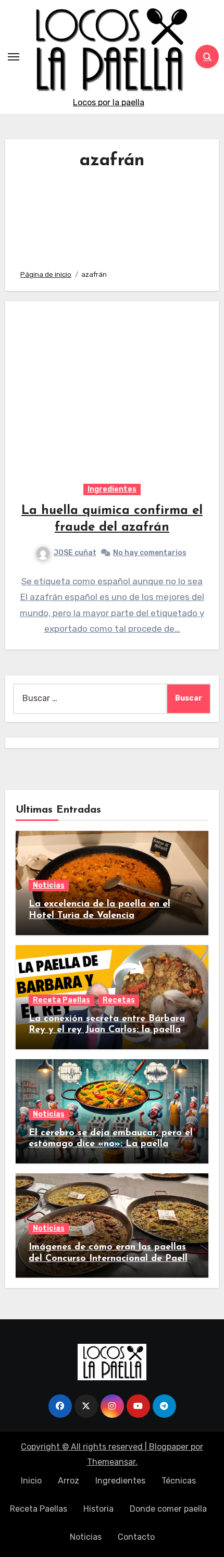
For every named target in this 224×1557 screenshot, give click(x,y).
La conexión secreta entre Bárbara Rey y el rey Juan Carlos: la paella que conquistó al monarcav (107, 1030)
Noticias (49, 885)
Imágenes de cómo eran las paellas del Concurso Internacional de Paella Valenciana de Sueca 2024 (111, 1258)
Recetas (119, 1000)
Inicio (31, 1481)
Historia (98, 1509)
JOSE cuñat (75, 552)
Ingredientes (112, 489)
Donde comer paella (168, 1509)
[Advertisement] (112, 217)
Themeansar (111, 1462)
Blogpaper (169, 1447)
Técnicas (178, 1481)
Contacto (136, 1537)
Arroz (68, 1481)
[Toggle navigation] (13, 57)
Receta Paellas (61, 1000)
